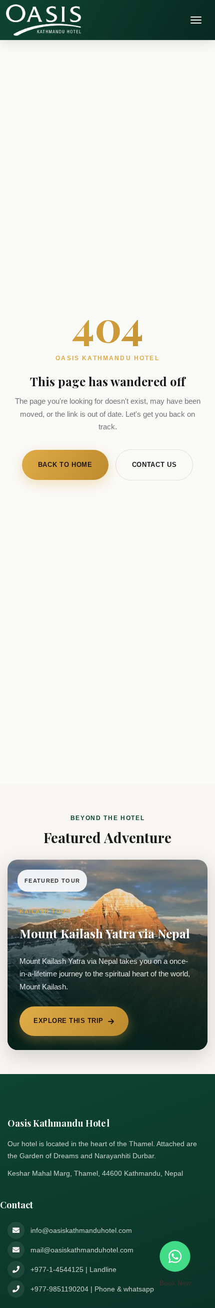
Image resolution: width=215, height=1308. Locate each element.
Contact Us (154, 464)
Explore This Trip (69, 1020)
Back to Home (65, 464)
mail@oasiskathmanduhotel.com (82, 1250)
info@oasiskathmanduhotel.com (81, 1230)
